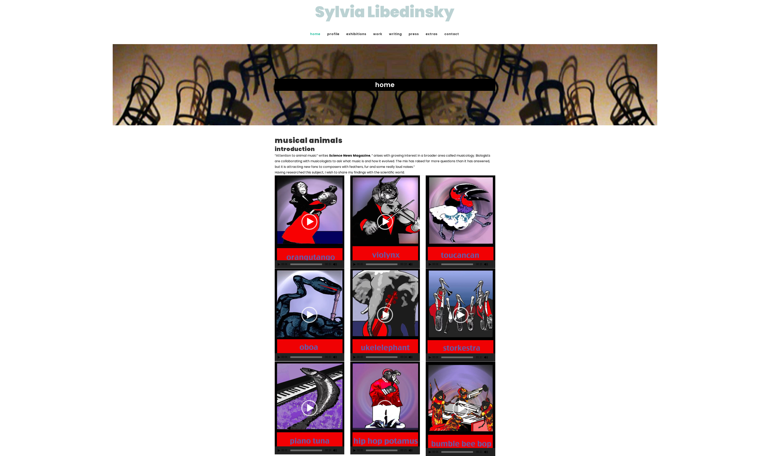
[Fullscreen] (342, 264)
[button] (309, 222)
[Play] (279, 264)
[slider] (306, 264)
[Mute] (335, 264)
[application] (309, 221)
